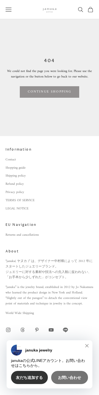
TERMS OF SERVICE (20, 200)
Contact (11, 160)
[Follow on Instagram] (8, 330)
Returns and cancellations (22, 235)
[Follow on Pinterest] (37, 330)
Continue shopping (50, 92)
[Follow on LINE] (65, 330)
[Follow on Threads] (22, 330)
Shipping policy (16, 176)
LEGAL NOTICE (17, 209)
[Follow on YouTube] (51, 330)
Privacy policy (15, 192)
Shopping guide (16, 168)
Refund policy (15, 184)
